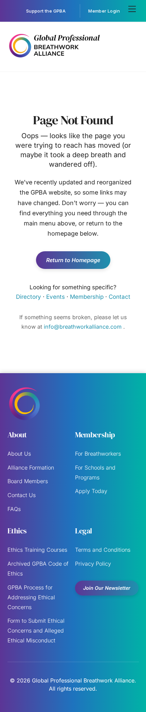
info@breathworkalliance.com (83, 326)
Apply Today (91, 491)
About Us (19, 453)
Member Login (104, 11)
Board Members (27, 481)
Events (55, 296)
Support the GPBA (46, 11)
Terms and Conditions (102, 549)
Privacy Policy (93, 563)
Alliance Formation (30, 467)
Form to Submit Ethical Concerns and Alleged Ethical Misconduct (36, 630)
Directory (28, 296)
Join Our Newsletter (106, 588)
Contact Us (21, 495)
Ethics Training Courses (37, 549)
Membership (87, 296)
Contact (119, 296)
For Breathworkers (98, 453)
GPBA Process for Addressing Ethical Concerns (31, 597)
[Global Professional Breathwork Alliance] (54, 59)
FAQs (14, 509)
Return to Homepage (73, 260)
